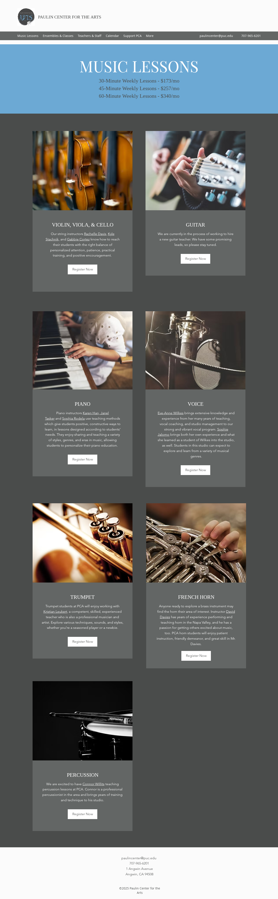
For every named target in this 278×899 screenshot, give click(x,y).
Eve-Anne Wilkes (171, 413)
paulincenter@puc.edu (216, 36)
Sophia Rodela (73, 418)
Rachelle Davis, (95, 234)
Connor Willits (93, 784)
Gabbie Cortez (78, 239)
